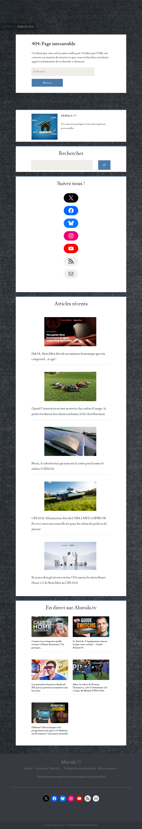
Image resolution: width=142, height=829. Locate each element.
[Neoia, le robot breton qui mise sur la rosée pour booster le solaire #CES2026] (70, 442)
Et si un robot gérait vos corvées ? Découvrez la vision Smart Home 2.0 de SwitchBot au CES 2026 (68, 580)
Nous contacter (107, 768)
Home (7, 26)
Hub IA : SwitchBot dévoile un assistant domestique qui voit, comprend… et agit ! (69, 356)
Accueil (28, 768)
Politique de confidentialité (80, 768)
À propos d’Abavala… (48, 768)
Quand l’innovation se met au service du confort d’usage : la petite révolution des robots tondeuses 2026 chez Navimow (69, 411)
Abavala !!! (71, 762)
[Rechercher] (104, 165)
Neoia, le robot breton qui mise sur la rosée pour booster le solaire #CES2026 (68, 466)
